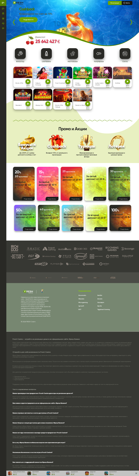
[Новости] (3, 28)
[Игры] (3, 8)
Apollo (99, 306)
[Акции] (3, 18)
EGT (79, 309)
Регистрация (115, 3)
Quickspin (100, 302)
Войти (128, 3)
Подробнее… (28, 199)
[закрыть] (136, 473)
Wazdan (81, 299)
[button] (16, 22)
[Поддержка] (3, 23)
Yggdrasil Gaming (103, 309)
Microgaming (83, 302)
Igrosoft (81, 306)
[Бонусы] (3, 13)
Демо (28, 86)
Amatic (99, 299)
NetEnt (99, 295)
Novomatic (82, 295)
